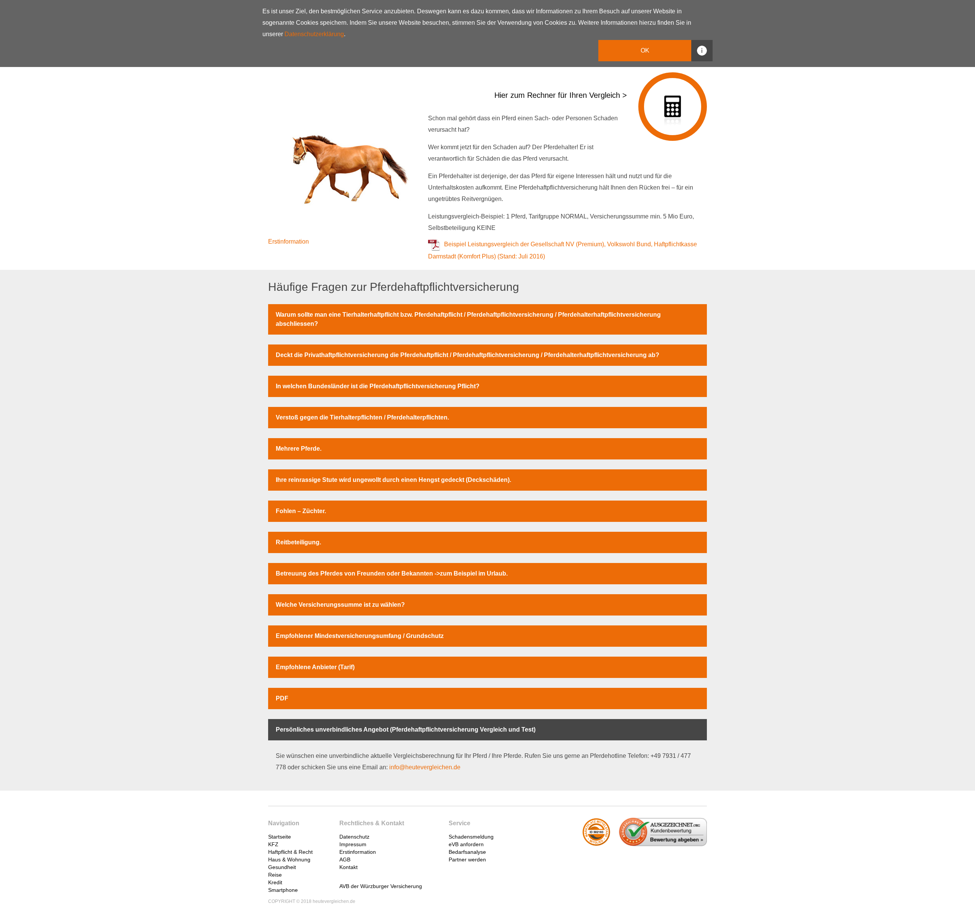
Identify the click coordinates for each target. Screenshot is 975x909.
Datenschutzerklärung (314, 34)
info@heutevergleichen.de (424, 767)
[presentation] (313, 833)
